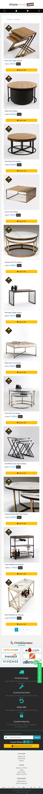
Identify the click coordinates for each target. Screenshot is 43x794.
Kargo (22, 770)
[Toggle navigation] (4, 11)
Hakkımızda (21, 756)
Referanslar (21, 759)
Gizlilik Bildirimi (21, 781)
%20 (18, 64)
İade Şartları (21, 772)
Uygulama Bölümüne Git (22, 746)
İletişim (21, 761)
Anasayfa (9, 19)
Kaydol (37, 737)
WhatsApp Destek (39, 671)
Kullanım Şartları (21, 774)
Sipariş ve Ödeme (21, 768)
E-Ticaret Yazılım (20, 792)
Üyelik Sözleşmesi (21, 783)
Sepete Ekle (22, 70)
